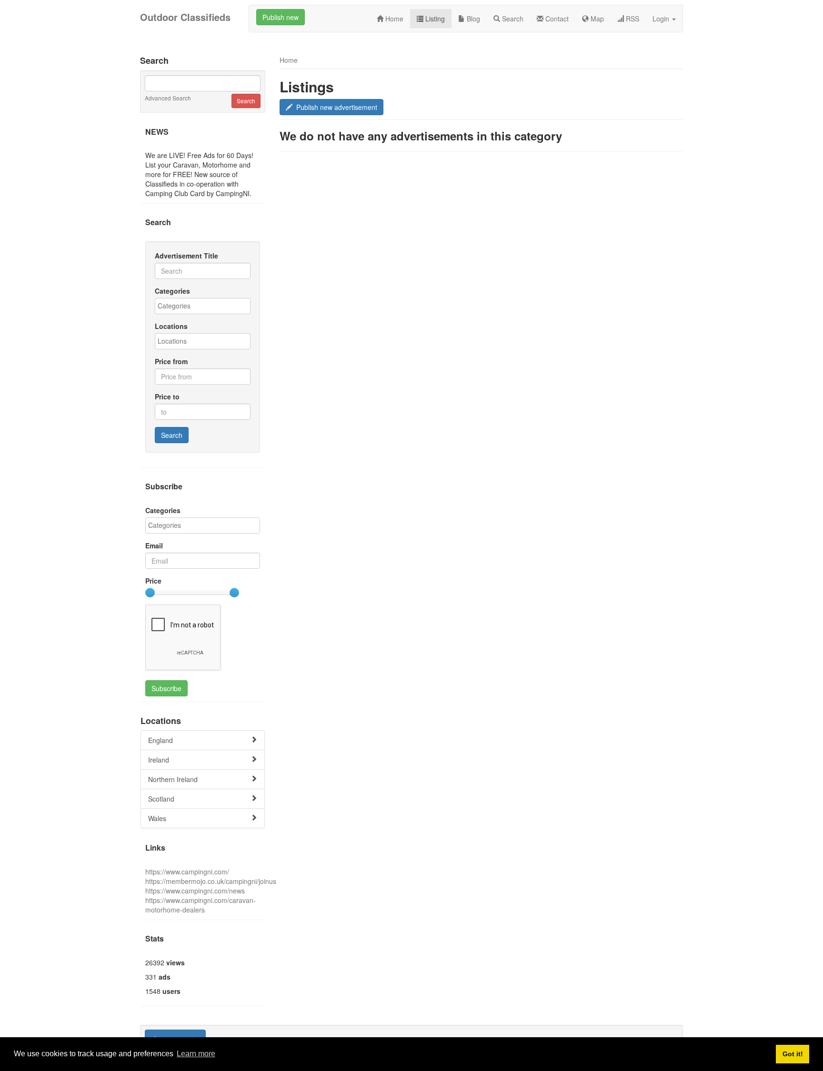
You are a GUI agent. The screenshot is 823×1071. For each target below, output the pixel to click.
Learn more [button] (196, 1054)
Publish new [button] (280, 17)
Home (393, 18)
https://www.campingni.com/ (187, 871)
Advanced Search (168, 98)
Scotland (161, 798)
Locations (171, 326)
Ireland (158, 759)
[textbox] (205, 305)
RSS (631, 18)
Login (661, 18)
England (160, 740)
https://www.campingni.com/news (195, 890)
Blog (472, 18)
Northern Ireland (173, 779)
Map (596, 18)
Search (511, 18)
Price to (167, 396)
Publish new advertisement (334, 107)
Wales (157, 818)
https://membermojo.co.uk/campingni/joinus (210, 881)
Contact (556, 18)
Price (153, 580)
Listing (434, 18)
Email (154, 545)
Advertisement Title (186, 255)
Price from (171, 361)
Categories (172, 291)
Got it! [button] (793, 1054)
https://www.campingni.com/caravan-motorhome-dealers (200, 904)
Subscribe (166, 688)
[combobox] (203, 306)
